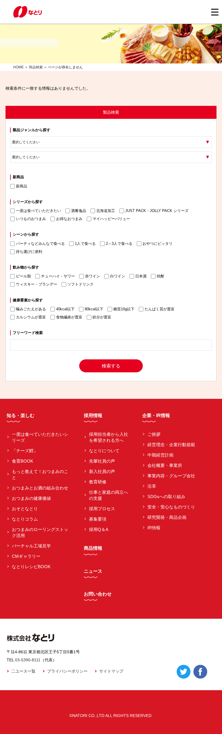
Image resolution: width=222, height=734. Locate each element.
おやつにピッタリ (158, 243)
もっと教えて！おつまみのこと (40, 474)
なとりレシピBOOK (31, 566)
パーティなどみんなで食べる (40, 243)
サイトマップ (111, 671)
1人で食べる (85, 243)
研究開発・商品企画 (166, 517)
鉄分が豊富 (101, 317)
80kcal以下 (94, 309)
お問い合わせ (98, 594)
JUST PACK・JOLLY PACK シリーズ (156, 211)
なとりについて (104, 450)
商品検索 (36, 67)
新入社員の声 (102, 471)
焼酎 (160, 276)
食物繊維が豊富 (69, 317)
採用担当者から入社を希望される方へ (108, 437)
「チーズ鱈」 (25, 450)
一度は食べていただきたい (38, 211)
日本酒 (141, 276)
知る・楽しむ (20, 415)
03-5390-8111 (27, 660)
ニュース (93, 571)
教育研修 (97, 481)
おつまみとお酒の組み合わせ (40, 487)
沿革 (151, 486)
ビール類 (23, 276)
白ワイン (117, 276)
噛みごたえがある (31, 309)
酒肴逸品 (78, 211)
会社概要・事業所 (164, 465)
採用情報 (93, 415)
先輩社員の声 (102, 461)
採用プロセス (102, 508)
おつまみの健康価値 (31, 498)
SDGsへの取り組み (166, 496)
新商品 (21, 186)
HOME (18, 67)
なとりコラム (25, 519)
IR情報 (153, 527)
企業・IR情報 (156, 415)
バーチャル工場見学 (31, 545)
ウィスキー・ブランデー (36, 284)
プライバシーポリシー (67, 671)
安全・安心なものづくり (171, 506)
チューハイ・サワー (58, 276)
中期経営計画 (160, 455)
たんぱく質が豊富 (160, 309)
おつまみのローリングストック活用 (40, 532)
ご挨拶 (153, 434)
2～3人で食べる (119, 243)
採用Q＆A (98, 529)
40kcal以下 (65, 309)
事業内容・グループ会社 (171, 475)
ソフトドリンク (80, 284)
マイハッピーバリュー (111, 219)
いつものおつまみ (31, 219)
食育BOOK (22, 461)
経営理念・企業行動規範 (171, 444)
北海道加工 (105, 211)
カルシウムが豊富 (31, 317)
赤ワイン (92, 276)
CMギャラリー (26, 556)
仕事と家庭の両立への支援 (108, 495)
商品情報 (93, 548)
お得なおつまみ (69, 219)
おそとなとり (25, 508)
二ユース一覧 (23, 671)
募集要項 (97, 519)
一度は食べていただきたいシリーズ (40, 437)
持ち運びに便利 (29, 251)
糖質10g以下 (123, 309)
